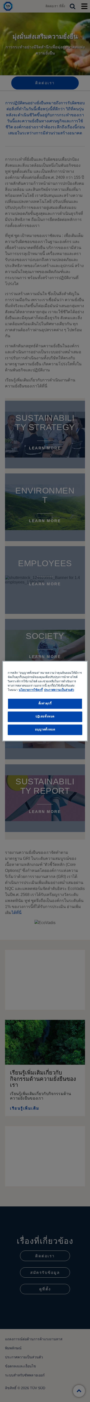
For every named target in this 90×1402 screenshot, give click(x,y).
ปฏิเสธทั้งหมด (45, 716)
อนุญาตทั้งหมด (45, 729)
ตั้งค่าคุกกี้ (45, 703)
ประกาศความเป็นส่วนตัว (59, 689)
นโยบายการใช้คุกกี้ (31, 689)
